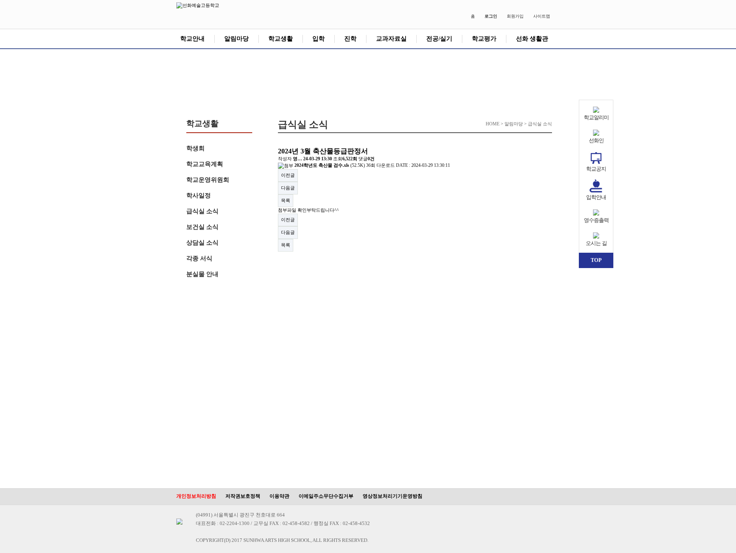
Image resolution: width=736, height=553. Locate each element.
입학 (318, 38)
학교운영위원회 (207, 179)
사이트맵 (541, 16)
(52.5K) (330, 165)
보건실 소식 (202, 227)
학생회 (195, 148)
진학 (350, 38)
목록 (285, 200)
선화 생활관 (532, 38)
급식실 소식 (202, 211)
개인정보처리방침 (196, 496)
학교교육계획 (204, 164)
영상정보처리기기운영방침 (392, 496)
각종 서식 (199, 258)
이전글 (288, 175)
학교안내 (192, 38)
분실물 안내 (202, 274)
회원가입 (515, 16)
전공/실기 (439, 38)
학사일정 (198, 195)
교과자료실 (391, 38)
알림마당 (236, 38)
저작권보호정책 (242, 496)
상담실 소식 (202, 242)
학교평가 (484, 38)
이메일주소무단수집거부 (326, 496)
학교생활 (280, 38)
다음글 (288, 188)
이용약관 (279, 496)
